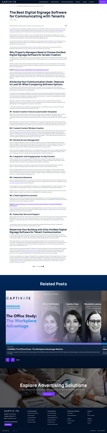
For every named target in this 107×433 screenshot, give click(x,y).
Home (11, 6)
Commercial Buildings (51, 413)
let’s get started (21, 262)
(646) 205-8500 (10, 414)
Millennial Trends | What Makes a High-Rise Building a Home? (32, 70)
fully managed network (51, 42)
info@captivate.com (10, 418)
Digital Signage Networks (52, 417)
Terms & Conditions (101, 430)
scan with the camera (14, 183)
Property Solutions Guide (52, 424)
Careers (89, 423)
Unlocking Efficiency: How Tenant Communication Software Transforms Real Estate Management (36, 204)
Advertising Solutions (32, 411)
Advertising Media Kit (31, 417)
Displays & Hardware (51, 419)
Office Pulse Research (71, 415)
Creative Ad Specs (31, 419)
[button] (38, 26)
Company (89, 418)
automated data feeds (32, 133)
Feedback (69, 423)
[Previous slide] (7, 360)
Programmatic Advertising (32, 413)
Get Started (102, 1)
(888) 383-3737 (10, 416)
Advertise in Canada (31, 422)
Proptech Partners (51, 422)
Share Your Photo (70, 420)
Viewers (69, 418)
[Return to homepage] (13, 411)
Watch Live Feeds (90, 415)
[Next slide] (13, 360)
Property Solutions (51, 411)
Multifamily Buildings (51, 415)
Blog (14, 6)
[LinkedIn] (13, 430)
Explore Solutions (48, 394)
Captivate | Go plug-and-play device (33, 251)
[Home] (9, 2)
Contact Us (89, 420)
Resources (89, 411)
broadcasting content (19, 132)
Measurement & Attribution (73, 411)
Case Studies (70, 413)
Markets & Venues (31, 415)
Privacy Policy (93, 430)
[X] (16, 430)
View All (18, 359)
